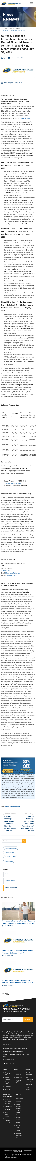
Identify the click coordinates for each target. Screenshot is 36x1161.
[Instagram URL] (7, 1063)
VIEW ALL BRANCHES (10, 1059)
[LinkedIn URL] (14, 1063)
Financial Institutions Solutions (8, 1101)
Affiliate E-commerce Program (19, 1135)
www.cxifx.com (11, 575)
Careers (17, 1154)
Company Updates (10, 880)
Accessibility (23, 1154)
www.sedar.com (25, 118)
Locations (11, 1154)
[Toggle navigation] (32, 4)
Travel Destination (11, 848)
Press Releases (11, 887)
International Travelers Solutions (19, 1100)
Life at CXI (7, 1089)
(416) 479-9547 (6, 570)
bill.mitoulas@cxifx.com (12, 573)
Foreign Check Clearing (7, 1114)
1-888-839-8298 (22, 1048)
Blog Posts (8, 874)
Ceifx (7, 806)
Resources (29, 1084)
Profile (6, 1154)
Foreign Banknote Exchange (7, 1120)
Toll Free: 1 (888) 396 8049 (12, 483)
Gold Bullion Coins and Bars (19, 1112)
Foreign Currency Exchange (18, 1106)
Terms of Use (11, 1156)
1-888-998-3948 (18, 1051)
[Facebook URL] (4, 1063)
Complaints (19, 1156)
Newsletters (14, 1157)
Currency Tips (9, 852)
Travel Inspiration (10, 857)
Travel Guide (9, 861)
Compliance (8, 1086)
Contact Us (29, 1082)
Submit (28, 1020)
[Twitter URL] (10, 1063)
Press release (15, 806)
